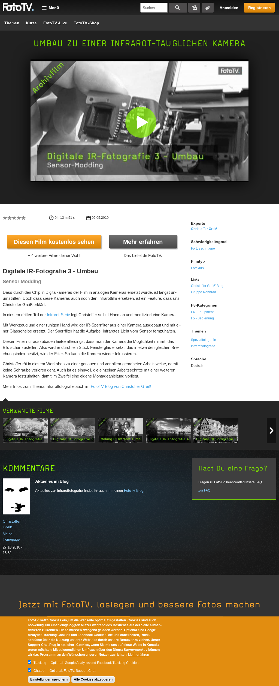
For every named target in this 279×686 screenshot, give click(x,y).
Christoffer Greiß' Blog (207, 286)
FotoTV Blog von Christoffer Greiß (121, 386)
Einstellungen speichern (49, 679)
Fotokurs (197, 268)
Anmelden (229, 7)
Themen (11, 23)
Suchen (178, 8)
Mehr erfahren (143, 241)
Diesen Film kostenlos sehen (54, 241)
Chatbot (39, 671)
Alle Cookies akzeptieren (93, 679)
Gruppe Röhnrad (203, 292)
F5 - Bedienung (202, 318)
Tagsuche (208, 8)
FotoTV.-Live (55, 23)
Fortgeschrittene (203, 248)
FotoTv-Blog (133, 491)
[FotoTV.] (18, 7)
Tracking (40, 663)
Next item (271, 430)
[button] (141, 122)
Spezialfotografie (203, 340)
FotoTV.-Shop (86, 23)
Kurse (31, 23)
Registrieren (259, 7)
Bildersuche (194, 8)
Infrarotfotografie (203, 346)
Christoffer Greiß (204, 229)
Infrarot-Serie (58, 314)
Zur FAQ (204, 490)
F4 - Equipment (202, 312)
